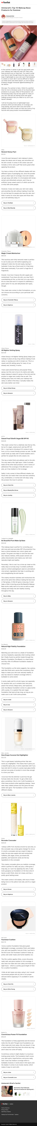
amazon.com (32, 534)
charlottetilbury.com (30, 247)
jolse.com (33, 1028)
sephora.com (32, 834)
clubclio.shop (32, 432)
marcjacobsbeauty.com (30, 748)
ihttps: (33, 344)
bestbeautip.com (31, 145)
